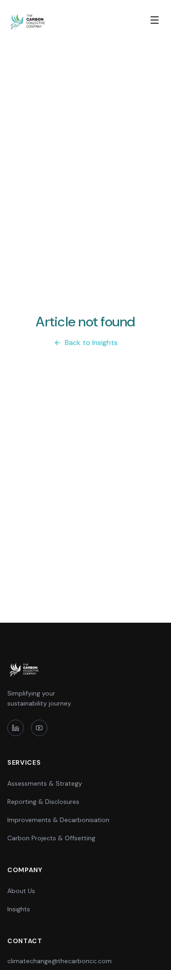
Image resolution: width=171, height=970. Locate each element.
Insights (18, 909)
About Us (21, 891)
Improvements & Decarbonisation (58, 820)
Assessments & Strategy (44, 783)
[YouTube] (39, 728)
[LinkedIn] (15, 728)
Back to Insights (91, 342)
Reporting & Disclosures (43, 801)
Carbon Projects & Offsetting (51, 838)
